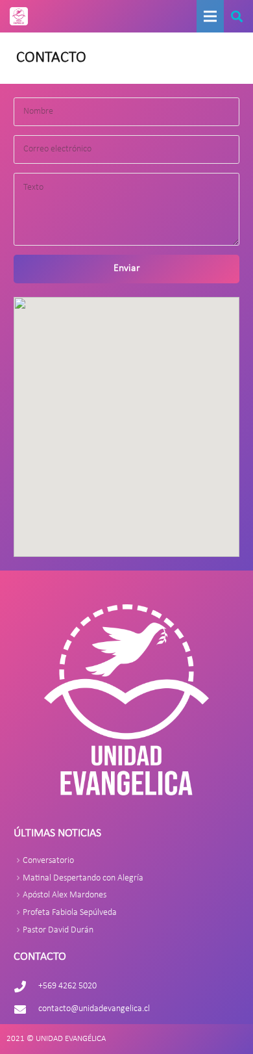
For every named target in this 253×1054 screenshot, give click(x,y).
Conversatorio (48, 861)
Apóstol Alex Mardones (64, 895)
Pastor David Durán (58, 930)
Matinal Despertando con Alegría (83, 878)
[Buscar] (237, 16)
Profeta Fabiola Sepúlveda (70, 913)
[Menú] (210, 16)
